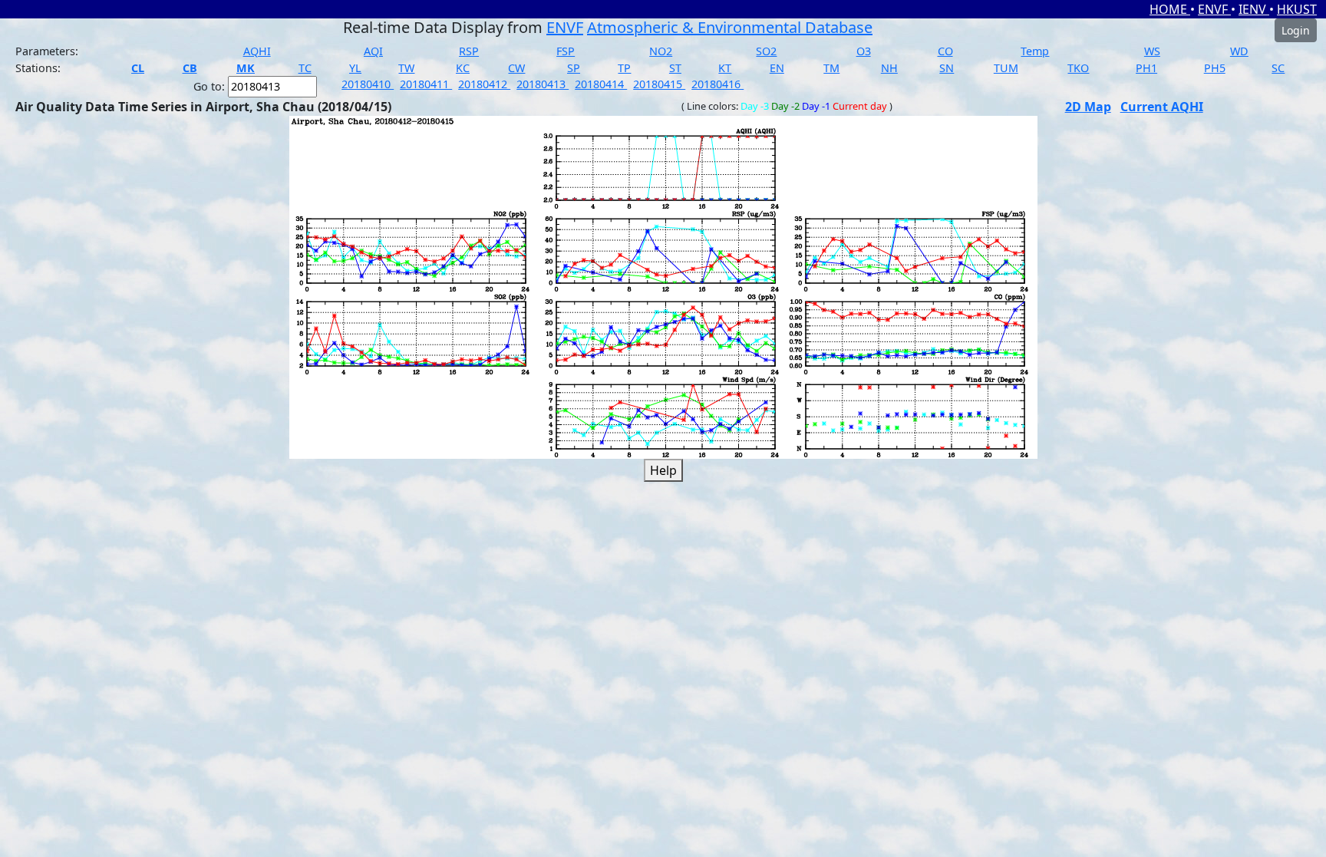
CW (516, 68)
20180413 (542, 84)
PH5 (1214, 68)
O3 (863, 51)
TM (831, 68)
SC (1278, 68)
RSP (469, 51)
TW (406, 68)
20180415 (659, 84)
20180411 (426, 84)
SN (946, 68)
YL (355, 68)
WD (1239, 51)
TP (624, 68)
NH (889, 68)
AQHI (257, 51)
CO (945, 51)
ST (675, 68)
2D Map (1088, 106)
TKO (1078, 68)
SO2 (766, 51)
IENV (1254, 9)
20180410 (367, 84)
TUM (1006, 68)
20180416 (717, 84)
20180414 (601, 84)
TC (305, 68)
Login (1295, 30)
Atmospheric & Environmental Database (729, 27)
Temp (1035, 51)
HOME (1170, 9)
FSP (565, 51)
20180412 (484, 84)
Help (663, 470)
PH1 (1146, 68)
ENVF (1214, 9)
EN (777, 68)
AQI (373, 51)
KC (463, 68)
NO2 (660, 51)
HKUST (1297, 9)
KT (724, 68)
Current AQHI (1161, 106)
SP (573, 68)
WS (1152, 51)
